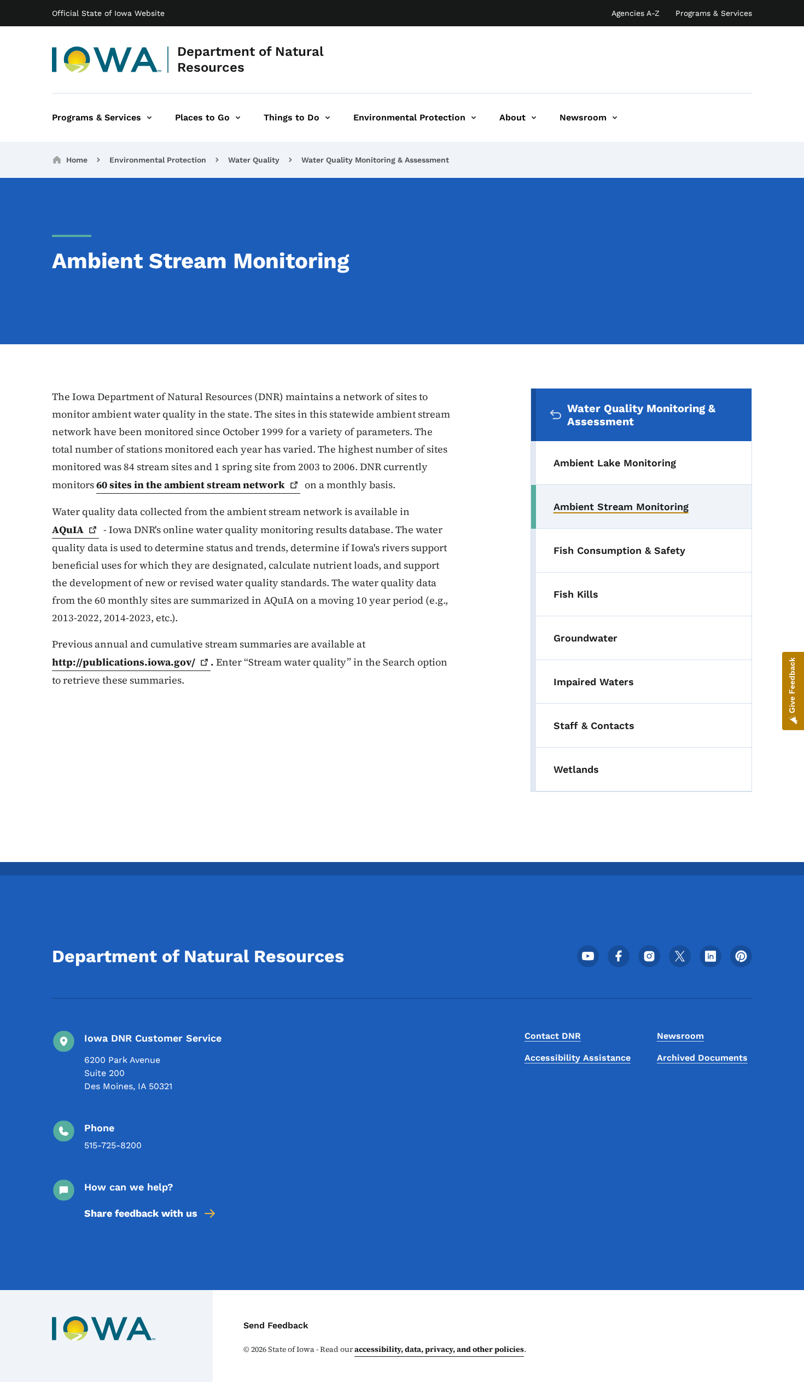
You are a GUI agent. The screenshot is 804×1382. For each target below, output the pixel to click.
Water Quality (253, 159)
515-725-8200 (113, 1145)
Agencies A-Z (635, 13)
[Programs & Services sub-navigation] (149, 118)
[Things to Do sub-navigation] (327, 118)
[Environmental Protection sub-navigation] (473, 118)
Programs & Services (713, 13)
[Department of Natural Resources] (107, 60)
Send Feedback (275, 1325)
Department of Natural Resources (250, 59)
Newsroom (680, 1036)
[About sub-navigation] (534, 118)
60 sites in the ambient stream (190, 484)
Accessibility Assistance (578, 1058)
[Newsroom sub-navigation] (615, 118)
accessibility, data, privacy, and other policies (439, 1349)
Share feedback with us (140, 1213)
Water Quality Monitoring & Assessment (375, 159)
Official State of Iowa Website (108, 13)
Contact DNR (553, 1036)
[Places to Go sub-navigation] (238, 118)
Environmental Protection (157, 159)
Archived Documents (702, 1058)
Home (77, 159)
